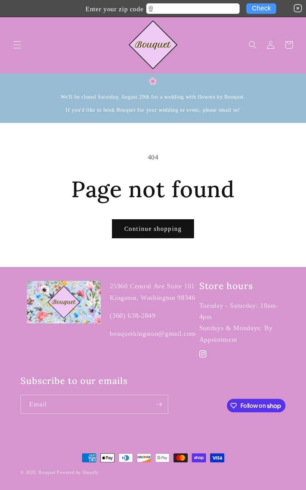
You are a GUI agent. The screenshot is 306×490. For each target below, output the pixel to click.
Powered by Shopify (78, 472)
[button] (17, 45)
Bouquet (46, 472)
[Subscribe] (159, 404)
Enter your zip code (114, 7)
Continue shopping (153, 228)
